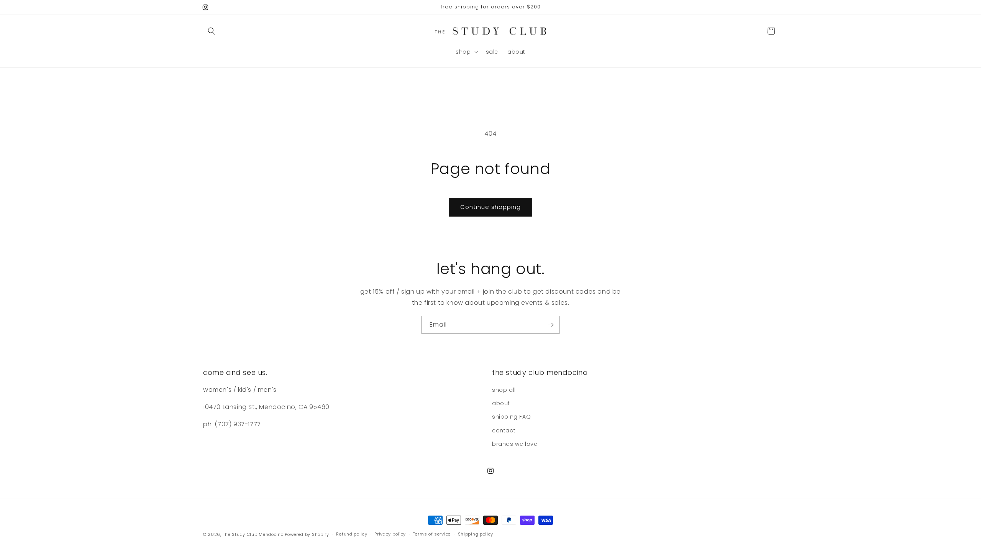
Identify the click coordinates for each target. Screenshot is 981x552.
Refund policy (351, 534)
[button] (211, 31)
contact (503, 430)
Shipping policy (476, 534)
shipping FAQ (511, 417)
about (501, 403)
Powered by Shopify (307, 534)
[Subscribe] (550, 325)
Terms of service (432, 534)
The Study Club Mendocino (253, 534)
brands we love (514, 444)
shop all (504, 390)
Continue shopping (490, 207)
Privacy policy (390, 534)
